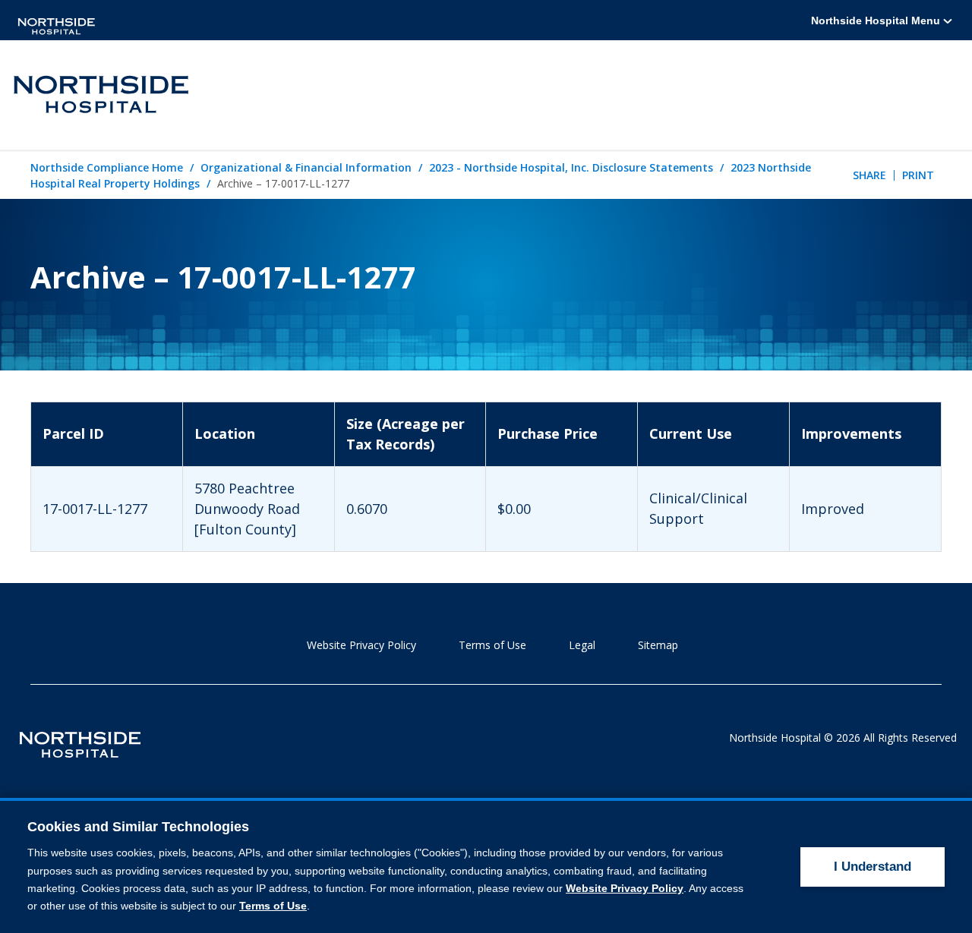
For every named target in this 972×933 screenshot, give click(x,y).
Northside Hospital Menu (877, 20)
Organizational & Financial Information (306, 167)
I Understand (872, 866)
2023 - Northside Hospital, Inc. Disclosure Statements (571, 167)
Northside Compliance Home (106, 167)
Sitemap (658, 645)
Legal (582, 645)
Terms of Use (492, 645)
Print (918, 175)
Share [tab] (869, 175)
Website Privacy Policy (361, 645)
